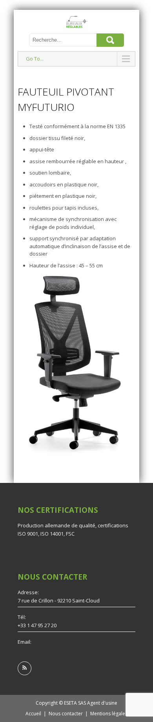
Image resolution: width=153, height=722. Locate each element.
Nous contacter (66, 713)
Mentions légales (109, 713)
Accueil (33, 713)
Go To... (35, 58)
